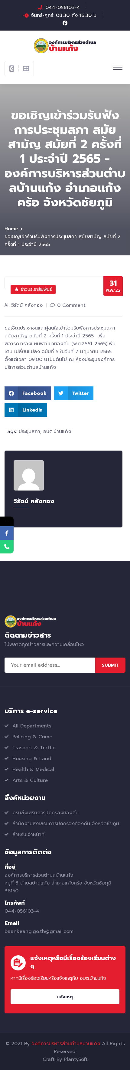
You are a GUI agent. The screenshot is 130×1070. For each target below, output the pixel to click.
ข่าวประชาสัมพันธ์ (36, 289)
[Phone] (7, 546)
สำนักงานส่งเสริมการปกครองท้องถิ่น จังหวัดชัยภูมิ (65, 823)
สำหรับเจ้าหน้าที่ (28, 834)
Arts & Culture (30, 780)
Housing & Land (31, 758)
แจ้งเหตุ (65, 997)
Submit (110, 665)
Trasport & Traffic (33, 747)
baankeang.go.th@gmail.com (39, 931)
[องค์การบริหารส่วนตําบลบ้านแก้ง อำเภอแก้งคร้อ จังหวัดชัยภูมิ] (65, 45)
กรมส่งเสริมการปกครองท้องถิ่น (45, 812)
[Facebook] (7, 533)
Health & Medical (33, 769)
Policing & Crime (32, 736)
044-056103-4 (62, 7)
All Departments (31, 726)
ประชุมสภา (29, 431)
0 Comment (71, 305)
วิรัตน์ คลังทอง (27, 305)
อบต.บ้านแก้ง (57, 431)
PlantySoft (76, 1059)
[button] (28, 393)
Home (11, 228)
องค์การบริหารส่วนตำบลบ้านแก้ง (65, 1043)
